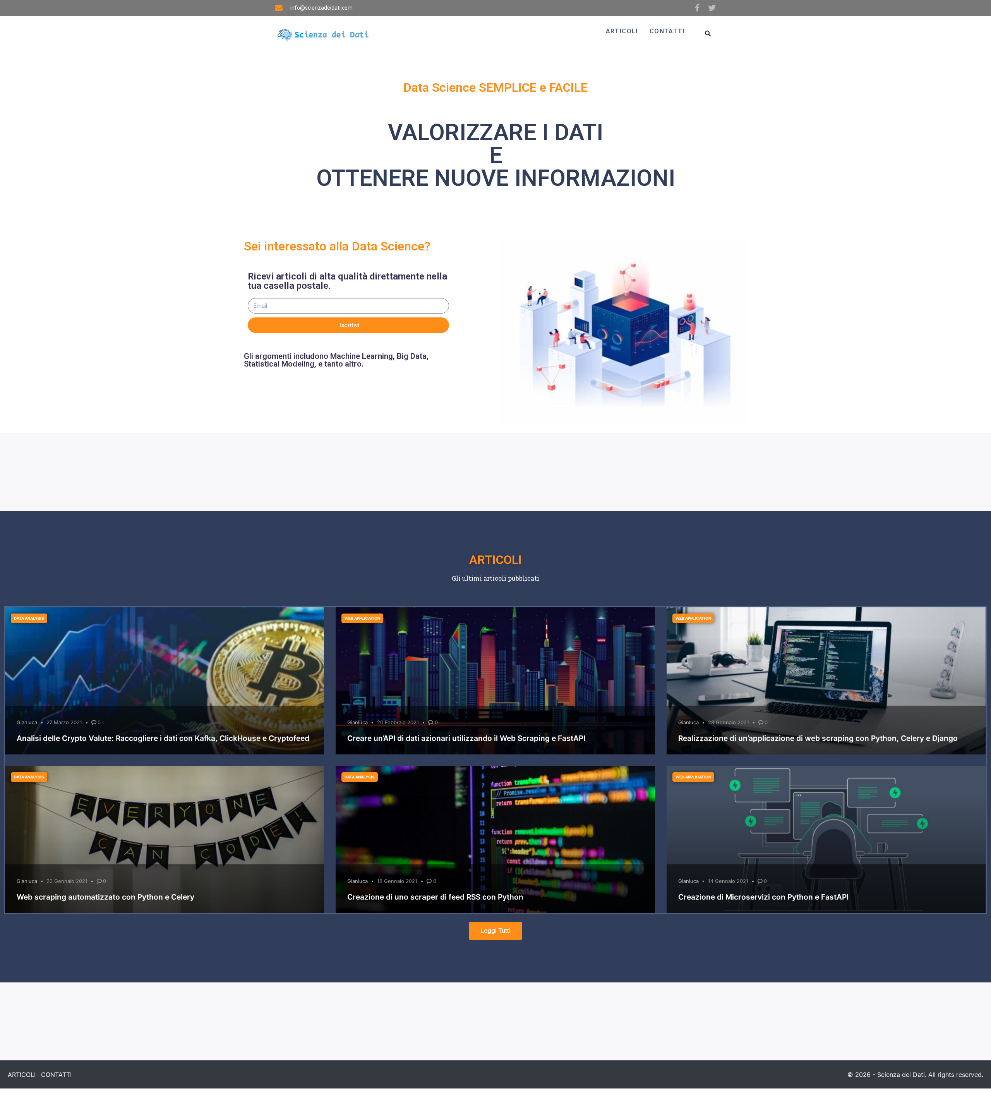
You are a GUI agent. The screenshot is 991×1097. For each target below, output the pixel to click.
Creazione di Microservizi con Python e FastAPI (763, 897)
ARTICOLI (622, 31)
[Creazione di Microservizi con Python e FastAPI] (826, 839)
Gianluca (27, 722)
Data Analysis (29, 618)
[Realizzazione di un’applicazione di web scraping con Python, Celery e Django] (826, 680)
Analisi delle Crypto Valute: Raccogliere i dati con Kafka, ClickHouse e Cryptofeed (163, 738)
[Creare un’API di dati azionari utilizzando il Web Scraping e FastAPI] (495, 680)
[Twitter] (713, 8)
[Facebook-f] (697, 8)
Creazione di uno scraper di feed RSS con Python (435, 897)
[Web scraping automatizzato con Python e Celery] (164, 839)
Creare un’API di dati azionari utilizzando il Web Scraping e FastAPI (466, 738)
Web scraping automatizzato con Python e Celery (105, 897)
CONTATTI (667, 31)
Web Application (362, 618)
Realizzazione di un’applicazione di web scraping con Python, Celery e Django (818, 738)
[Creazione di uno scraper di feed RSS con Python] (495, 839)
